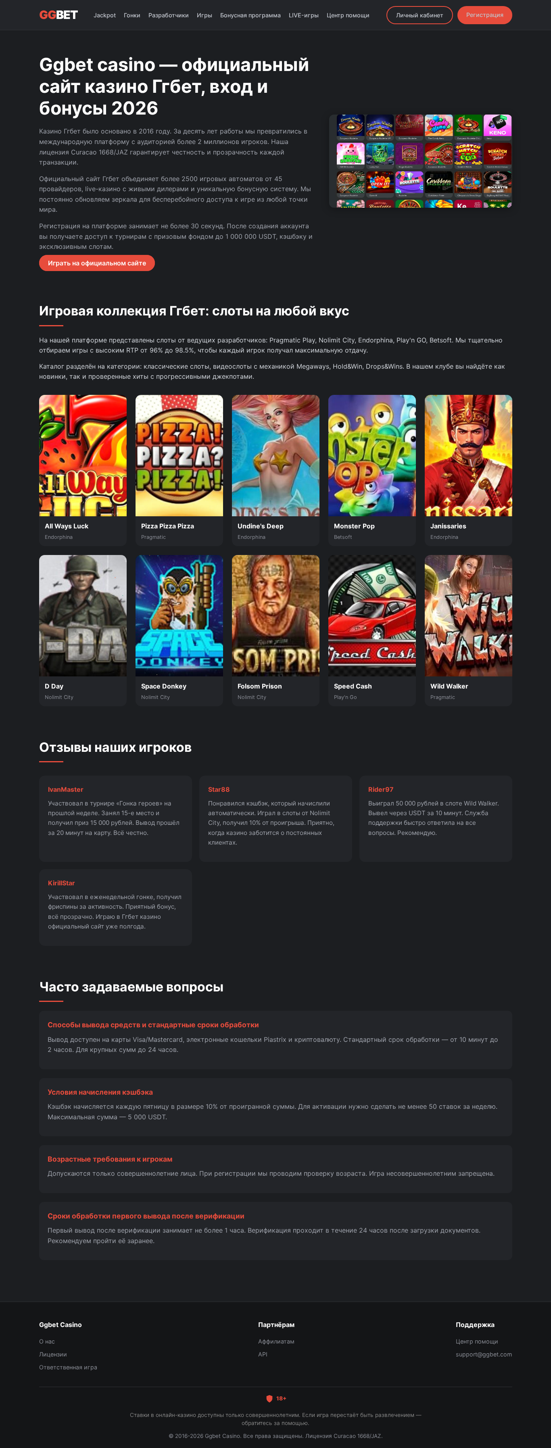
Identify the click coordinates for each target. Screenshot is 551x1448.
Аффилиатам (276, 1341)
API (262, 1354)
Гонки (132, 15)
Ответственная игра (68, 1367)
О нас (47, 1341)
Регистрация (484, 14)
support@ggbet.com (484, 1354)
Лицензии (53, 1354)
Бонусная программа (250, 15)
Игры (204, 15)
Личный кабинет (419, 15)
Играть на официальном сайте (97, 263)
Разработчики (168, 15)
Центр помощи (348, 15)
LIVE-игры (304, 15)
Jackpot (105, 15)
